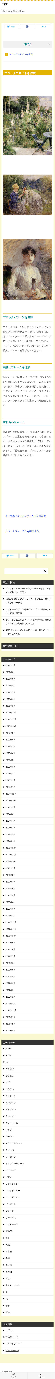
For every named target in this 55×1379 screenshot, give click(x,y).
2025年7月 (11, 746)
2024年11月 (11, 794)
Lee (7, 1062)
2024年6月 (11, 814)
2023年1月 (11, 915)
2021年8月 (11, 1030)
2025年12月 (11, 712)
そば (8, 1082)
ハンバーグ (11, 1170)
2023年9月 (11, 868)
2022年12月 (11, 922)
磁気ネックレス (13, 1285)
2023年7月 (11, 882)
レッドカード (12, 1224)
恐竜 (8, 1245)
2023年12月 (11, 848)
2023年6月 (11, 888)
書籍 (8, 1258)
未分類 (9, 1265)
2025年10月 (11, 726)
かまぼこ (10, 1075)
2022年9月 (11, 942)
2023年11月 (11, 854)
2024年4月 (11, 821)
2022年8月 (11, 949)
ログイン (10, 1330)
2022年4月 (11, 976)
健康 (8, 1238)
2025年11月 (11, 719)
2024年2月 (11, 834)
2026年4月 (11, 685)
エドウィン (11, 1109)
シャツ (9, 1129)
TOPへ (41, 1377)
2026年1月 (11, 706)
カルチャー (11, 1116)
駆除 (8, 1312)
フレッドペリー (13, 1190)
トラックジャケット (15, 1163)
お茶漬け (10, 1069)
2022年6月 (11, 963)
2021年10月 (11, 1017)
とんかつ (10, 1089)
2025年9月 (11, 733)
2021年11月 (11, 1010)
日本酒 (9, 1251)
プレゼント (11, 1204)
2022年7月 (11, 956)
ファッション (12, 1184)
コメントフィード (14, 1344)
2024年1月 (11, 841)
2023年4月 (11, 902)
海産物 (9, 1272)
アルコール (11, 1096)
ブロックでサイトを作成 (20, 54)
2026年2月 (11, 699)
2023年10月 (11, 861)
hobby (8, 1055)
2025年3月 (11, 767)
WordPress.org (13, 1350)
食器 (8, 1305)
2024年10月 (11, 800)
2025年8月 (11, 740)
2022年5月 (11, 970)
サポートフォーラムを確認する (22, 531)
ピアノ (9, 1177)
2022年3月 (11, 983)
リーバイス (11, 1217)
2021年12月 (11, 1003)
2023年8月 (11, 875)
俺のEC (9, 1231)
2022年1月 (11, 997)
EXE (4, 4)
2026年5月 (11, 679)
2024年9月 (11, 807)
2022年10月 (11, 936)
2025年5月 (11, 760)
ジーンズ (10, 1136)
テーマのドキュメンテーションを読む (25, 516)
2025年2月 (11, 773)
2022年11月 (11, 929)
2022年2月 (11, 990)
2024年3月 (11, 828)
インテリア (11, 1103)
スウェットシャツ (14, 1143)
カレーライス (12, 1123)
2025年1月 (11, 780)
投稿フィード (12, 1337)
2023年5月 (11, 895)
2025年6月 (11, 753)
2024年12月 (11, 787)
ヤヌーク (10, 1211)
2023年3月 (11, 909)
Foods (8, 1048)
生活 (8, 1278)
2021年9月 (11, 1024)
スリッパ (10, 1150)
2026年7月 (11, 665)
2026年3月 (11, 692)
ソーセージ (11, 1157)
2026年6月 (11, 672)
